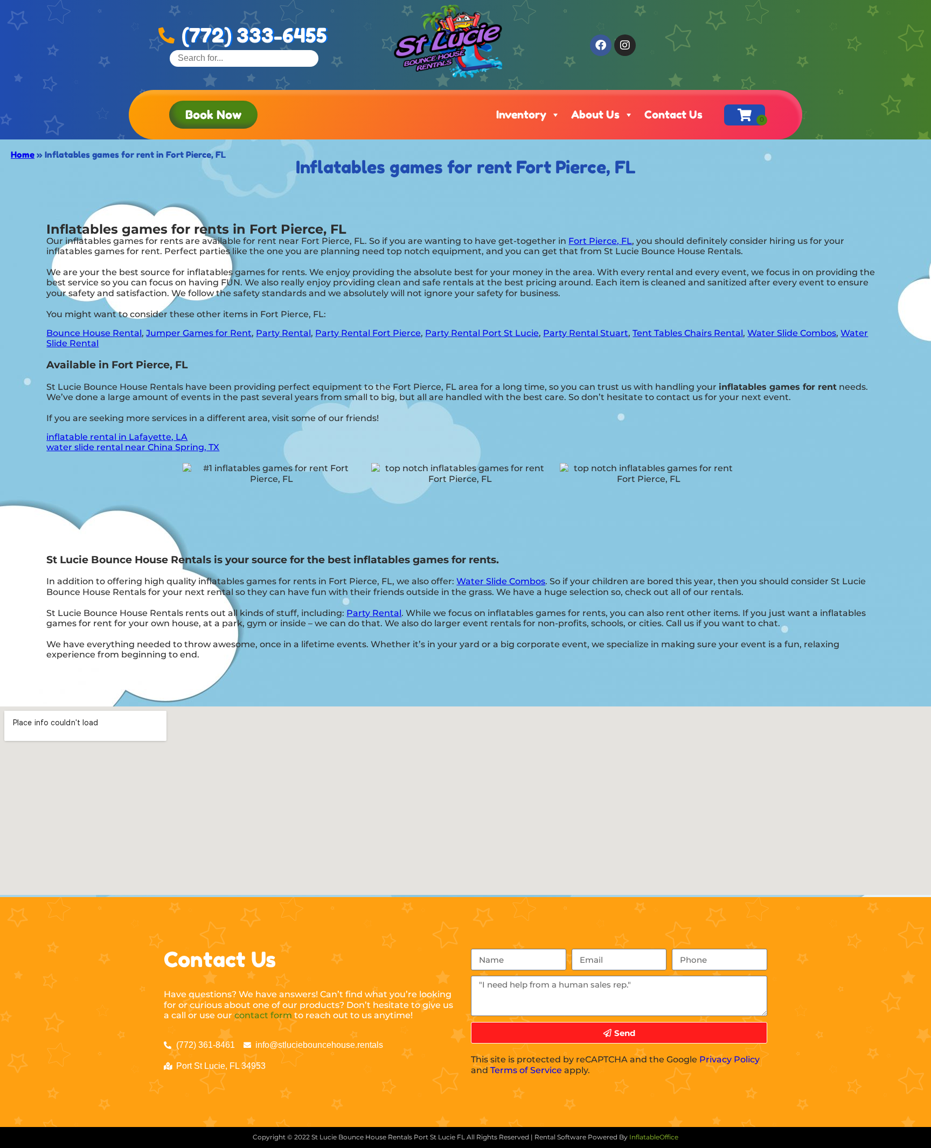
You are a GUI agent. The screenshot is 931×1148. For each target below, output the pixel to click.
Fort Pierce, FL (600, 241)
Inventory (521, 114)
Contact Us (673, 114)
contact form (263, 1015)
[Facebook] (601, 45)
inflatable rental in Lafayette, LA (116, 437)
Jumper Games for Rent (199, 333)
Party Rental (283, 333)
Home (22, 154)
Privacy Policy (729, 1059)
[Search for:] (244, 57)
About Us (595, 114)
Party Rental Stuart (585, 333)
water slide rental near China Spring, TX (132, 447)
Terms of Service (526, 1070)
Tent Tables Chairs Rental (688, 333)
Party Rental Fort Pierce (368, 333)
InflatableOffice (653, 1137)
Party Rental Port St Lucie (482, 333)
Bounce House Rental (94, 333)
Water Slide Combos (791, 333)
